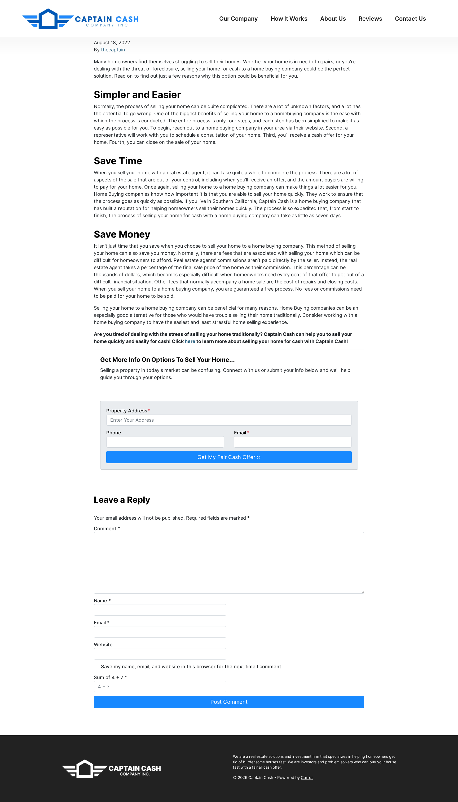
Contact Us (410, 18)
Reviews (370, 18)
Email (241, 432)
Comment (107, 528)
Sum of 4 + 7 (110, 677)
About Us (333, 18)
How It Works (289, 18)
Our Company (238, 18)
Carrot (307, 777)
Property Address (128, 410)
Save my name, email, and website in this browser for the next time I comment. (192, 666)
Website (103, 644)
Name (102, 600)
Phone (113, 432)
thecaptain (113, 49)
